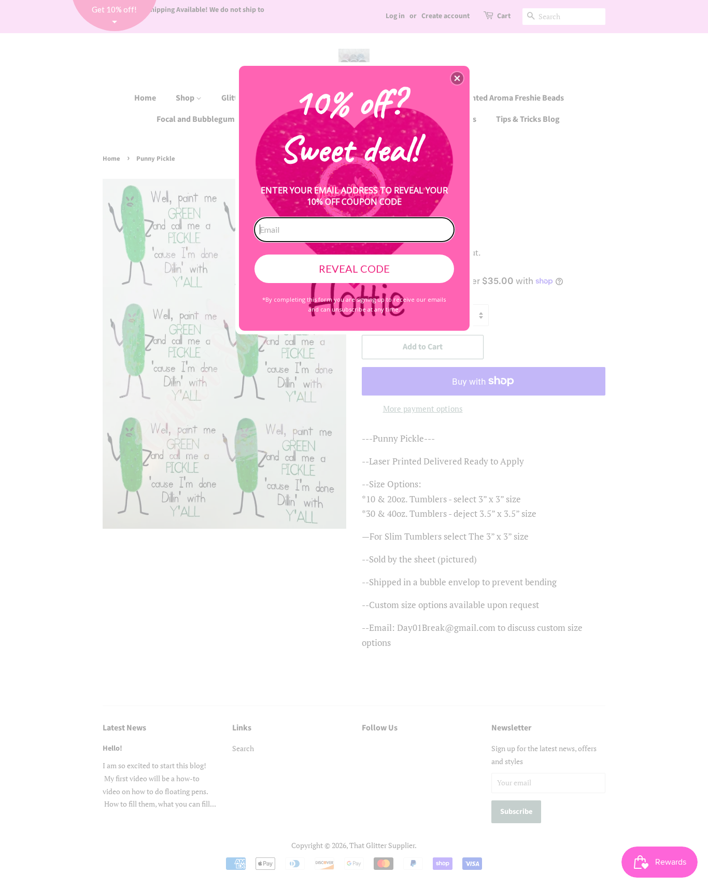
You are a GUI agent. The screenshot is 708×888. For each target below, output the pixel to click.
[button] (457, 78)
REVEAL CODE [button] (354, 268)
